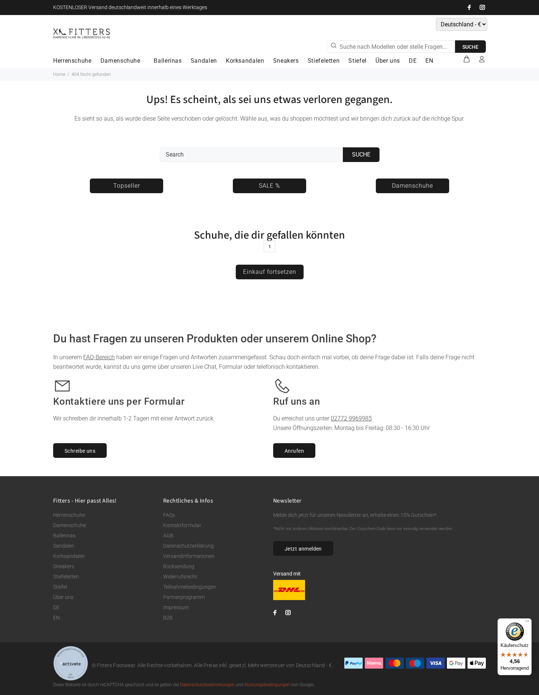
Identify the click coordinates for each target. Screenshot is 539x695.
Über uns (63, 597)
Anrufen (294, 451)
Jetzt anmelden (303, 549)
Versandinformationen (188, 556)
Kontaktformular (182, 525)
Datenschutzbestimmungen (207, 684)
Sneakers (63, 566)
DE (56, 607)
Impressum (176, 607)
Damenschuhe (69, 525)
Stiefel (60, 587)
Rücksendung (178, 566)
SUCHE (470, 47)
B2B (168, 618)
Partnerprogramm (184, 597)
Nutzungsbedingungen (267, 684)
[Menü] (527, 622)
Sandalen (63, 546)
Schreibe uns (80, 451)
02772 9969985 (351, 418)
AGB (168, 535)
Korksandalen (69, 556)
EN (56, 618)
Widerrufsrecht (180, 577)
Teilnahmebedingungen (189, 587)
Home (59, 74)
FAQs (169, 515)
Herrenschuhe (69, 515)
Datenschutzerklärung (188, 546)
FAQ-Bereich (99, 357)
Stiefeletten (66, 577)
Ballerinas (64, 535)
